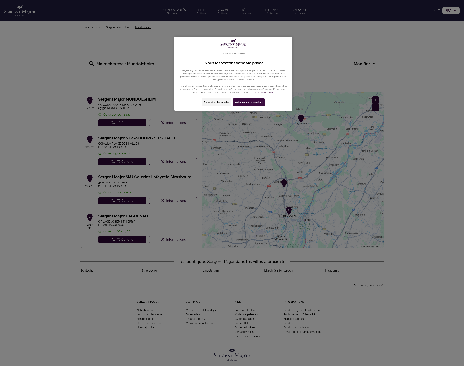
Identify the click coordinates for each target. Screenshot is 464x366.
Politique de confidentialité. (262, 92)
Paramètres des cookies (216, 102)
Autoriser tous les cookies (249, 102)
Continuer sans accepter (233, 54)
